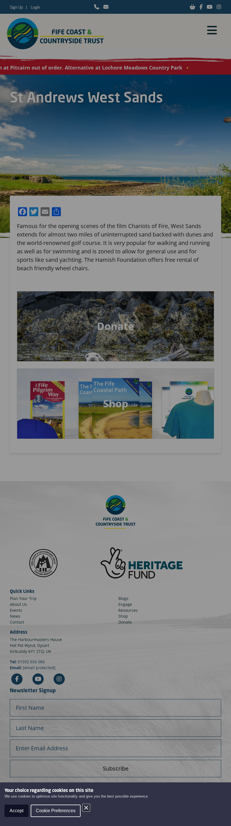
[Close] (86, 807)
